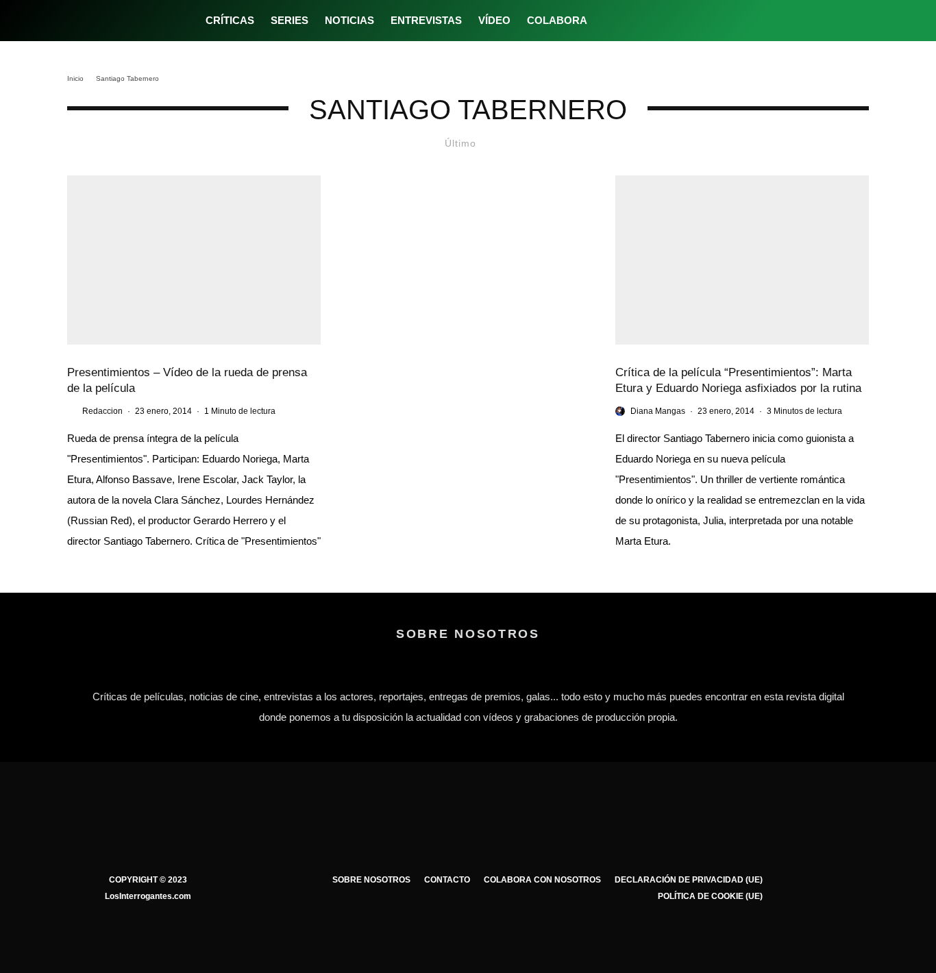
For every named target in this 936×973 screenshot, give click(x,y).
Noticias (349, 20)
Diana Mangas (657, 411)
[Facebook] (606, 20)
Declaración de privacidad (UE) (689, 880)
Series (289, 20)
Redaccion (102, 411)
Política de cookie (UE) (710, 896)
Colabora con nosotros (542, 880)
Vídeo (494, 20)
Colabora (557, 20)
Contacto (447, 880)
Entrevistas (426, 20)
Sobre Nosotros (371, 880)
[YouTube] (674, 20)
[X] (629, 20)
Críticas (230, 20)
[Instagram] (652, 20)
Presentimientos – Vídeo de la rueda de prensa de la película (187, 380)
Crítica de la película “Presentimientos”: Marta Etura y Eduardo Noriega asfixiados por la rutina (738, 380)
